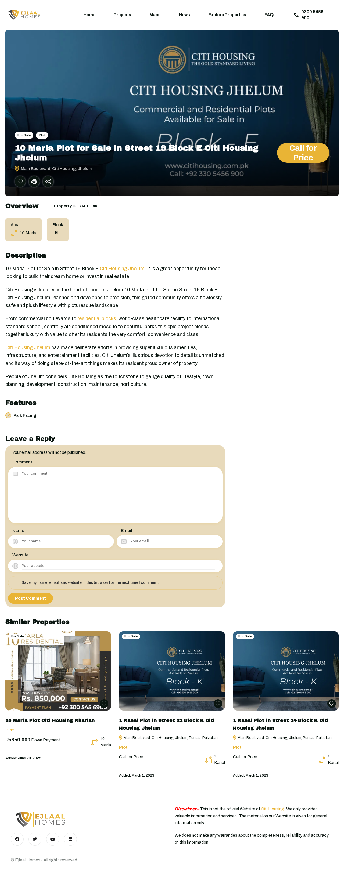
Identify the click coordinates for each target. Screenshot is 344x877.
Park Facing (24, 415)
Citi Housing (272, 809)
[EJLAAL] (24, 15)
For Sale (24, 135)
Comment (22, 462)
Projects (122, 14)
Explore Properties (227, 14)
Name (18, 530)
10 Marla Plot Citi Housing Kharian (50, 720)
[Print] (34, 181)
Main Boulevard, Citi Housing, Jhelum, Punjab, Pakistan (170, 738)
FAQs (270, 14)
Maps (155, 14)
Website (20, 555)
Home (89, 14)
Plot (42, 135)
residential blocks (96, 318)
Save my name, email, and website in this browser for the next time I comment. (90, 583)
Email (126, 530)
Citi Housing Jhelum (122, 268)
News (184, 14)
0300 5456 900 (312, 14)
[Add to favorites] (20, 181)
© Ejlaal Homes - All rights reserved (44, 860)
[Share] (48, 181)
